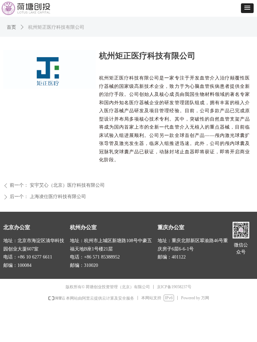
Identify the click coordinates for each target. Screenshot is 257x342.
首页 (11, 27)
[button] (247, 8)
